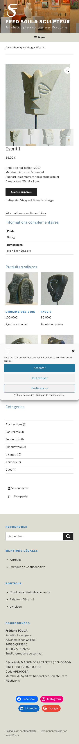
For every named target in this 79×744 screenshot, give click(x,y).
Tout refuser (39, 378)
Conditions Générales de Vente (30, 592)
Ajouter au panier (21, 191)
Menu (41, 37)
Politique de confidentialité (50, 395)
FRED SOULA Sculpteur (38, 21)
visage (49, 200)
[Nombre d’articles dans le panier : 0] (9, 496)
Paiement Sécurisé (22, 599)
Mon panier (21, 496)
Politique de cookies (23, 395)
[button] (73, 351)
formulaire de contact (28, 653)
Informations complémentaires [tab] (26, 213)
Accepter (40, 368)
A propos (15, 559)
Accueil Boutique (15, 47)
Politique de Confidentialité (27, 567)
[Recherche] (68, 536)
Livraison (16, 606)
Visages (30, 47)
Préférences (39, 388)
